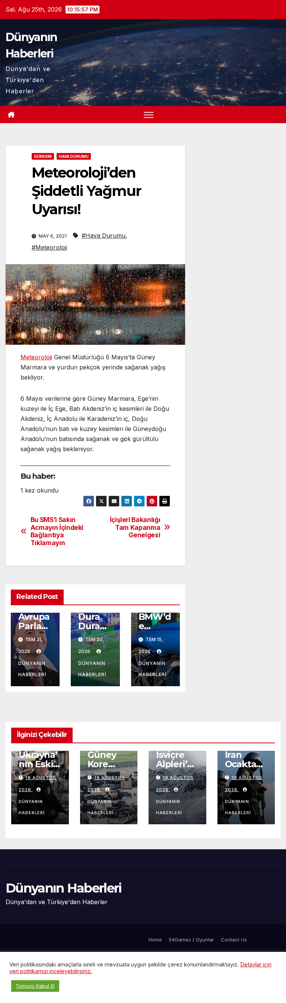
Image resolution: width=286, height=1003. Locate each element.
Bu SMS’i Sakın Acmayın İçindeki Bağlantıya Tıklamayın (57, 531)
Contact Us (234, 940)
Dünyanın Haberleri (32, 668)
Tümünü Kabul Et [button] (35, 986)
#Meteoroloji (49, 247)
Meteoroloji (36, 357)
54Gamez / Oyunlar (191, 940)
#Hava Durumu (103, 235)
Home (155, 940)
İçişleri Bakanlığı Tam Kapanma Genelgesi (135, 527)
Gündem (43, 156)
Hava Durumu (74, 156)
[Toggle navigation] (149, 115)
